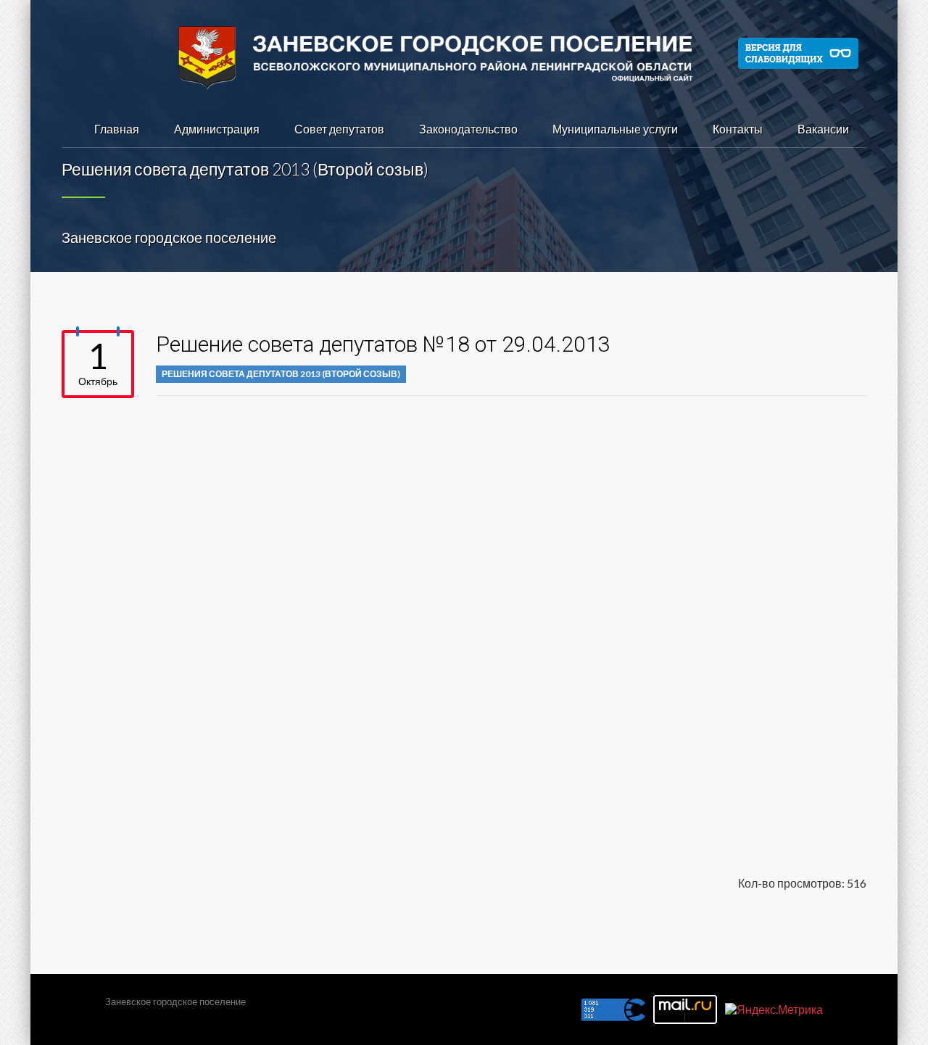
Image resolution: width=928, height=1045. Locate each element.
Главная (116, 129)
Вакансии (823, 129)
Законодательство (468, 129)
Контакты (738, 129)
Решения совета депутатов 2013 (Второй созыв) (281, 373)
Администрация (217, 129)
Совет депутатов (339, 129)
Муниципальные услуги (615, 129)
